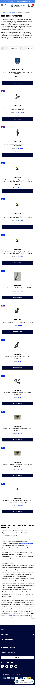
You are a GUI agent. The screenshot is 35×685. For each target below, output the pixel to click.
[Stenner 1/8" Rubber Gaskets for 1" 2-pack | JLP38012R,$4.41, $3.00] (17, 345)
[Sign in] (29, 5)
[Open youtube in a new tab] (15, 666)
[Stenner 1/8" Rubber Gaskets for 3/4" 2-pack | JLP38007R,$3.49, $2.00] (17, 381)
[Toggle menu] (2, 5)
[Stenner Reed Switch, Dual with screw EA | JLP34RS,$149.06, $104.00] (17, 276)
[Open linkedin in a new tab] (11, 666)
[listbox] (15, 48)
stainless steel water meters (26, 543)
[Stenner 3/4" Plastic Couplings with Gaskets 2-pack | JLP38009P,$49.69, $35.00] (17, 453)
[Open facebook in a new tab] (2, 666)
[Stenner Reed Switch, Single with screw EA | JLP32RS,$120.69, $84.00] (17, 311)
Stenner (10, 615)
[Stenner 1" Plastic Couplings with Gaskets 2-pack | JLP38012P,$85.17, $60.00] (17, 417)
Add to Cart (17, 297)
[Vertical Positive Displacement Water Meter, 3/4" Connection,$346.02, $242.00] (17, 132)
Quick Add (17, 83)
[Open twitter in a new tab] (6, 666)
